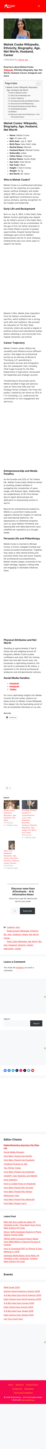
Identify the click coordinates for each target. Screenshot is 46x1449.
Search (7, 1019)
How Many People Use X (15, 1203)
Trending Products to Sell (15, 1164)
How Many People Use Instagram (19, 1172)
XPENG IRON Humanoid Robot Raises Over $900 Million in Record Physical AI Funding (22, 1242)
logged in (20, 967)
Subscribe (27, 911)
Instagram (14, 686)
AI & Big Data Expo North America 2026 (22, 1295)
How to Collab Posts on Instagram (20, 1183)
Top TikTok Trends (12, 1168)
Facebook (14, 683)
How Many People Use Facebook (19, 1160)
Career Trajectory (17, 98)
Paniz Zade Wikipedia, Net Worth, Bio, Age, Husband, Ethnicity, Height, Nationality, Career (23, 945)
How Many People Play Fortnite (19, 1187)
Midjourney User (12, 1195)
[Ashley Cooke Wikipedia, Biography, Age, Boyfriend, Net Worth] (11, 804)
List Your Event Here (13, 1319)
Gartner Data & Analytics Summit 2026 (22, 1291)
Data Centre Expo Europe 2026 (18, 1307)
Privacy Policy (32, 1384)
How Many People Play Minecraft (19, 1199)
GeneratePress (28, 1400)
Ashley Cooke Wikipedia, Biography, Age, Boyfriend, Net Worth (10, 815)
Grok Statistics (10, 1179)
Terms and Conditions (23, 1392)
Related (13, 112)
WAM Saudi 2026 (12, 1287)
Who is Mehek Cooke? (18, 93)
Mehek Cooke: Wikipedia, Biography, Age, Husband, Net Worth (22, 88)
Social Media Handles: (18, 109)
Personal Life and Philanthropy (22, 104)
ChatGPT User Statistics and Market (20, 1176)
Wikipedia (8, 70)
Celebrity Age (13, 927)
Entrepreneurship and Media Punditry (25, 101)
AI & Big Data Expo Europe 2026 (19, 1303)
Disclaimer (29, 1388)
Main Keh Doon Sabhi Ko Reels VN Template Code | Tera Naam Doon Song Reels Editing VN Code (22, 1225)
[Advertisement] (23, 1105)
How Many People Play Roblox (18, 1191)
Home (10, 1384)
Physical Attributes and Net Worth (23, 106)
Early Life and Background (20, 95)
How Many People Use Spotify (18, 1156)
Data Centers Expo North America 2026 (22, 1299)
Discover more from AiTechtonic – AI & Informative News (25, 115)
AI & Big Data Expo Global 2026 (18, 1311)
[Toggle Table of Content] (37, 84)
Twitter (13, 689)
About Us (20, 1384)
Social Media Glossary (14, 1152)
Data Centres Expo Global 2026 (18, 1315)
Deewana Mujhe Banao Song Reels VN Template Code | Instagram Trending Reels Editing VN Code (21, 1258)
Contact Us (17, 1388)
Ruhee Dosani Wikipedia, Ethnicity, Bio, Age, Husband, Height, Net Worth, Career (21, 934)
